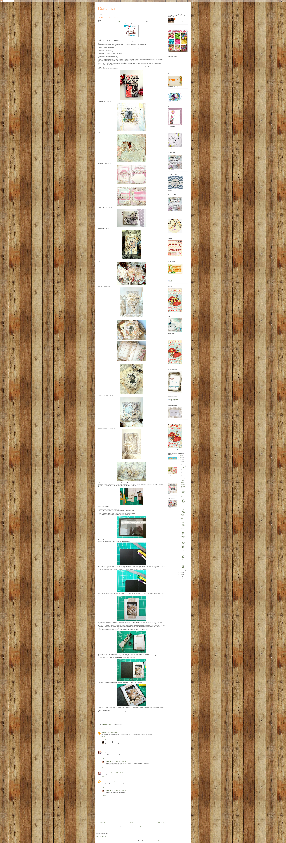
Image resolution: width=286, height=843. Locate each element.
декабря (183, 462)
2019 (181, 455)
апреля (183, 482)
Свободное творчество (101, 836)
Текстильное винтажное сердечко (183, 548)
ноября (183, 465)
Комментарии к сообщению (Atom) (135, 826)
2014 (181, 574)
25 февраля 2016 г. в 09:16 (119, 781)
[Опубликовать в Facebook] (119, 724)
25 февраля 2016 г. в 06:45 (117, 752)
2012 (181, 578)
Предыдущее (161, 822)
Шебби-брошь (182, 515)
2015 (181, 572)
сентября (183, 470)
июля (182, 477)
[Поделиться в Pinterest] (120, 724)
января (183, 570)
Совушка (106, 8)
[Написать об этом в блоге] (116, 724)
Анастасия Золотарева (107, 781)
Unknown (104, 732)
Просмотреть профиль (179, 21)
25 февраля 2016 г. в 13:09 (120, 761)
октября (183, 467)
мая (182, 480)
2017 (181, 459)
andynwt (149, 840)
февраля (183, 486)
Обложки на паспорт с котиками (182, 492)
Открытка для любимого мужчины (182, 564)
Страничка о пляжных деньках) (182, 531)
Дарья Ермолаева (106, 752)
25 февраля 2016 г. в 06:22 (112, 732)
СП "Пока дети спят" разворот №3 (182, 556)
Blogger (158, 840)
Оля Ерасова (108, 742)
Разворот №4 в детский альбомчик (183, 540)
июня (182, 478)
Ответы (104, 739)
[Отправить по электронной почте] (115, 724)
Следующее (102, 822)
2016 (181, 461)
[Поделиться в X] (118, 724)
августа (183, 473)
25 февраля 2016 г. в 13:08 (120, 790)
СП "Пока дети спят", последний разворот (183, 500)
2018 (181, 457)
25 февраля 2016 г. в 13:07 (120, 742)
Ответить (104, 736)
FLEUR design (120, 21)
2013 (181, 576)
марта (182, 484)
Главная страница (131, 822)
